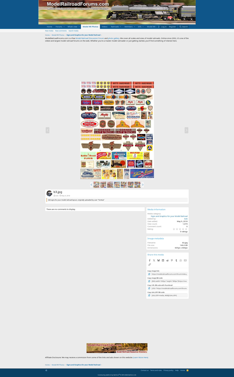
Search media (73, 31)
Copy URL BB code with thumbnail (159, 285)
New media (49, 31)
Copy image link (153, 271)
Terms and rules (156, 370)
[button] (64, 26)
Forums (59, 26)
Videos (104, 26)
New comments (61, 31)
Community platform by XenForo (117, 375)
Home (49, 26)
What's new (72, 26)
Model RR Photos (90, 26)
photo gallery (113, 38)
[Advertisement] (117, 62)
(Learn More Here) (140, 357)
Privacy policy (168, 370)
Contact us (145, 370)
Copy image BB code (154, 278)
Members (129, 26)
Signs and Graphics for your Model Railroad (169, 216)
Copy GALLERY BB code (155, 292)
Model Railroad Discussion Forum (90, 38)
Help (177, 370)
